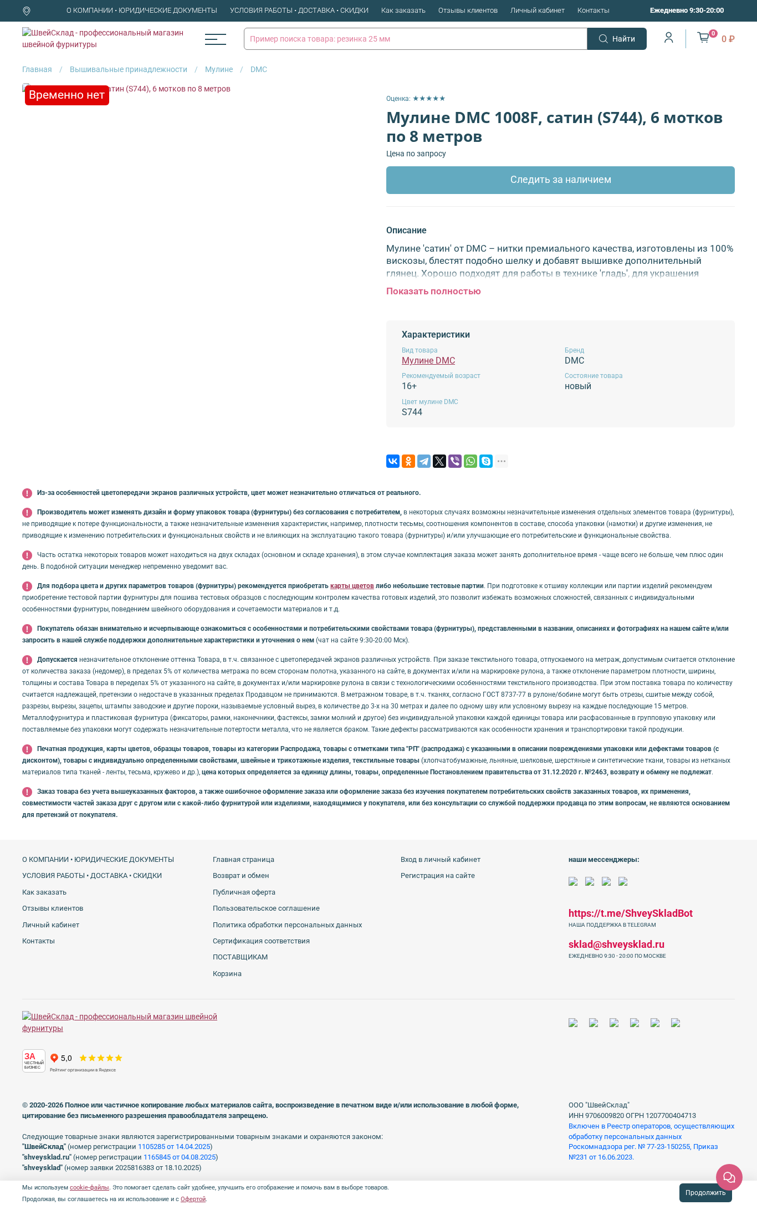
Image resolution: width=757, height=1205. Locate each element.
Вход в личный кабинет (440, 859)
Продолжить (706, 1193)
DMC (258, 69)
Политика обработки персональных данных (287, 925)
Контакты (593, 10)
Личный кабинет (537, 10)
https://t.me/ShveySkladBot (631, 913)
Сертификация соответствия (261, 941)
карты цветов (352, 586)
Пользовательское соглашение (266, 908)
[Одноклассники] (408, 461)
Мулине (219, 69)
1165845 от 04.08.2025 (180, 1157)
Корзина (227, 973)
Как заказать (403, 10)
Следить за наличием (560, 179)
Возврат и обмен (241, 875)
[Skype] (486, 461)
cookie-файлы (89, 1187)
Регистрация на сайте (438, 875)
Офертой (193, 1199)
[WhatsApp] (470, 461)
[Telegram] (424, 461)
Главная (37, 69)
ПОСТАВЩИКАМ (240, 957)
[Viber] (455, 461)
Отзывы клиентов (468, 10)
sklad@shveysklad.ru (616, 944)
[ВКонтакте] (393, 461)
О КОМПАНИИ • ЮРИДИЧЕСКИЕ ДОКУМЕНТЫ (142, 10)
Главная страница (243, 859)
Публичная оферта (244, 892)
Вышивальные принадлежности (128, 69)
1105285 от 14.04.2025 (174, 1146)
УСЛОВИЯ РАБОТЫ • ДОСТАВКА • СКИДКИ (299, 10)
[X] (439, 461)
